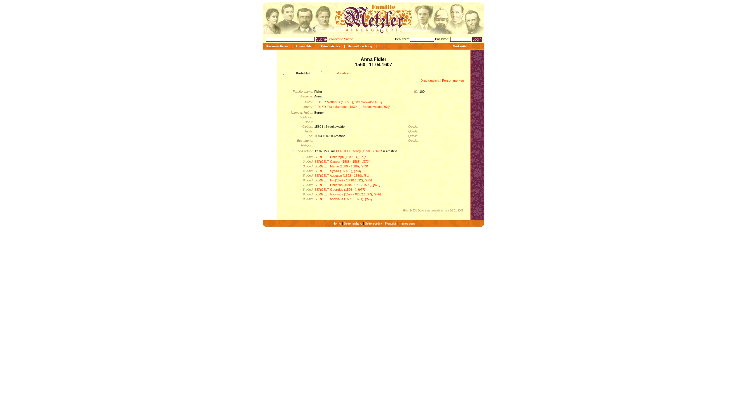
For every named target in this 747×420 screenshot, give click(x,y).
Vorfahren (343, 73)
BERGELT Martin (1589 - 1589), (341, 166)
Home (337, 223)
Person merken (453, 80)
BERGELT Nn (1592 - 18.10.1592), (343, 180)
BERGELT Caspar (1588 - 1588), (342, 161)
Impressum (407, 223)
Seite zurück (374, 223)
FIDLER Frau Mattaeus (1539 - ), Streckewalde (352, 106)
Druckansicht (429, 80)
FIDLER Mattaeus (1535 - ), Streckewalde (348, 102)
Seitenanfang (353, 223)
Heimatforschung (360, 46)
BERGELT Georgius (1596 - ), (340, 189)
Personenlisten (277, 46)
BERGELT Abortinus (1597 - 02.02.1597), (348, 194)
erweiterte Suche (341, 39)
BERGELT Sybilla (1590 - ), (338, 171)
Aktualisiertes (330, 46)
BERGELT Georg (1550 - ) (359, 151)
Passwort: (442, 39)
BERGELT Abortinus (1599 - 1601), (343, 199)
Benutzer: (402, 39)
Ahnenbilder (304, 46)
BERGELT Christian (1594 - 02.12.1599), (347, 185)
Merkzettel (460, 46)
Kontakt (390, 223)
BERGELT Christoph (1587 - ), (340, 157)
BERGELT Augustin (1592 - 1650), (342, 175)
